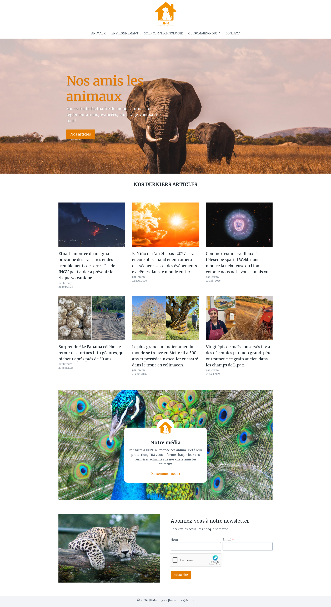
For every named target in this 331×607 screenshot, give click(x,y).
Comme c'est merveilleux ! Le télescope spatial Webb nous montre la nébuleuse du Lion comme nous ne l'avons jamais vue (238, 262)
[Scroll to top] (322, 601)
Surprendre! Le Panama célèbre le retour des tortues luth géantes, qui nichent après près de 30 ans (91, 352)
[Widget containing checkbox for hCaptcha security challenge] (196, 560)
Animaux (98, 33)
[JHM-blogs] (165, 14)
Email (228, 540)
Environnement (124, 33)
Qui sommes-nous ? (204, 33)
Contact (232, 33)
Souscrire (180, 575)
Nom (174, 540)
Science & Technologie (163, 33)
